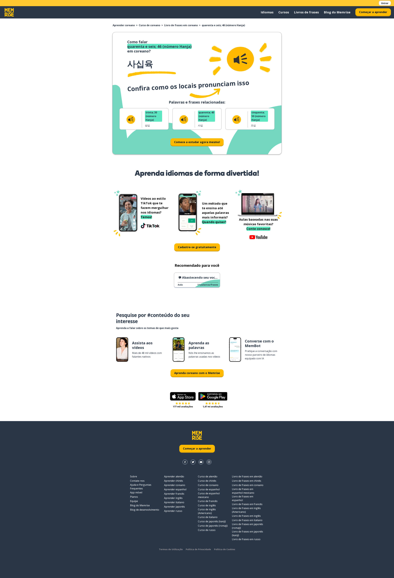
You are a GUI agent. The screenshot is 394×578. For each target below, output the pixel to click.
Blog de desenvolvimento (144, 509)
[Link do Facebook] (185, 462)
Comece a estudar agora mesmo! (197, 142)
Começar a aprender (373, 12)
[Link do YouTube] (201, 462)
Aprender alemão (174, 476)
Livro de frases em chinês (246, 480)
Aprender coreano (124, 25)
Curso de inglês (207, 505)
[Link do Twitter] (193, 462)
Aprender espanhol (175, 489)
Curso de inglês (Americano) (207, 511)
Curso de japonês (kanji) (212, 521)
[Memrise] (9, 12)
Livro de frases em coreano (181, 25)
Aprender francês (174, 493)
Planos (134, 496)
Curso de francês (207, 501)
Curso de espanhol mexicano (209, 495)
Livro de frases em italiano (247, 520)
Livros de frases (306, 12)
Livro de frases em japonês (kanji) (247, 533)
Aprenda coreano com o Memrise (197, 373)
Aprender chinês (173, 480)
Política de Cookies (224, 549)
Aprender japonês (174, 506)
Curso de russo (206, 530)
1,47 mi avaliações (213, 406)
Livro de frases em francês (247, 504)
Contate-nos (137, 480)
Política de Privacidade (198, 549)
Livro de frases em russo (246, 539)
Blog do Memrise (337, 12)
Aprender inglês (173, 498)
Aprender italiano (174, 502)
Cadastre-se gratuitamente (197, 247)
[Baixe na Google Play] (212, 396)
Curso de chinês (207, 480)
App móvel (136, 492)
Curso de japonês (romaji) (213, 525)
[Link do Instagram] (209, 462)
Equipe (134, 501)
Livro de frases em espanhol (242, 498)
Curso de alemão (207, 476)
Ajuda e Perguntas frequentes (140, 486)
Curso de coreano (149, 25)
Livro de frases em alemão (247, 476)
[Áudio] (240, 59)
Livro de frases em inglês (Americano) (246, 510)
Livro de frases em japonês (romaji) (247, 526)
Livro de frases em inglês (246, 516)
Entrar (384, 3)
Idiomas (267, 12)
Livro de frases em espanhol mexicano (243, 490)
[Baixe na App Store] (183, 396)
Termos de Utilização (171, 549)
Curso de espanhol (209, 489)
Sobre (133, 476)
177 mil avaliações (183, 406)
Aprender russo (173, 511)
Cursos (283, 12)
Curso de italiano (207, 517)
